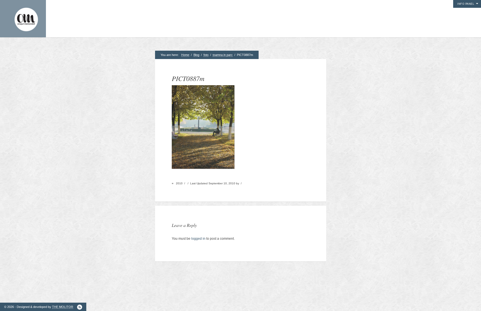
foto (205, 55)
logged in (198, 239)
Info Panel (465, 4)
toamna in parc (223, 55)
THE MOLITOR (62, 306)
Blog (196, 55)
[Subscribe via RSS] (79, 307)
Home (185, 55)
